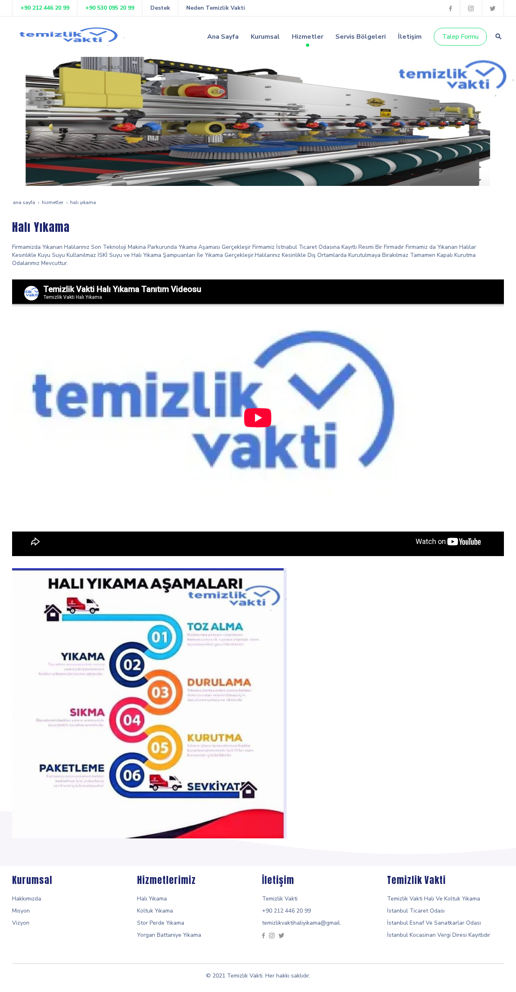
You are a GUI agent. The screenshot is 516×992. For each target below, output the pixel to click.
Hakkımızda (26, 898)
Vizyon (20, 923)
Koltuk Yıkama (155, 911)
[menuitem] (223, 37)
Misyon (21, 911)
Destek (160, 8)
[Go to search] (498, 36)
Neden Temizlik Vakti (215, 8)
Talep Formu (460, 36)
